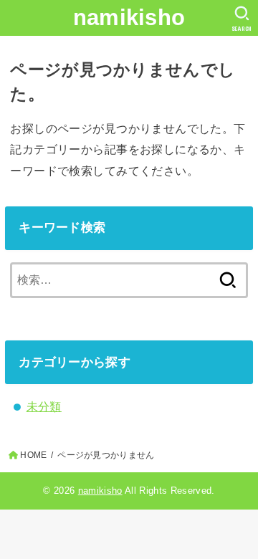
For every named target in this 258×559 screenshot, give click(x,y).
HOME (33, 455)
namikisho (129, 17)
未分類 (44, 406)
